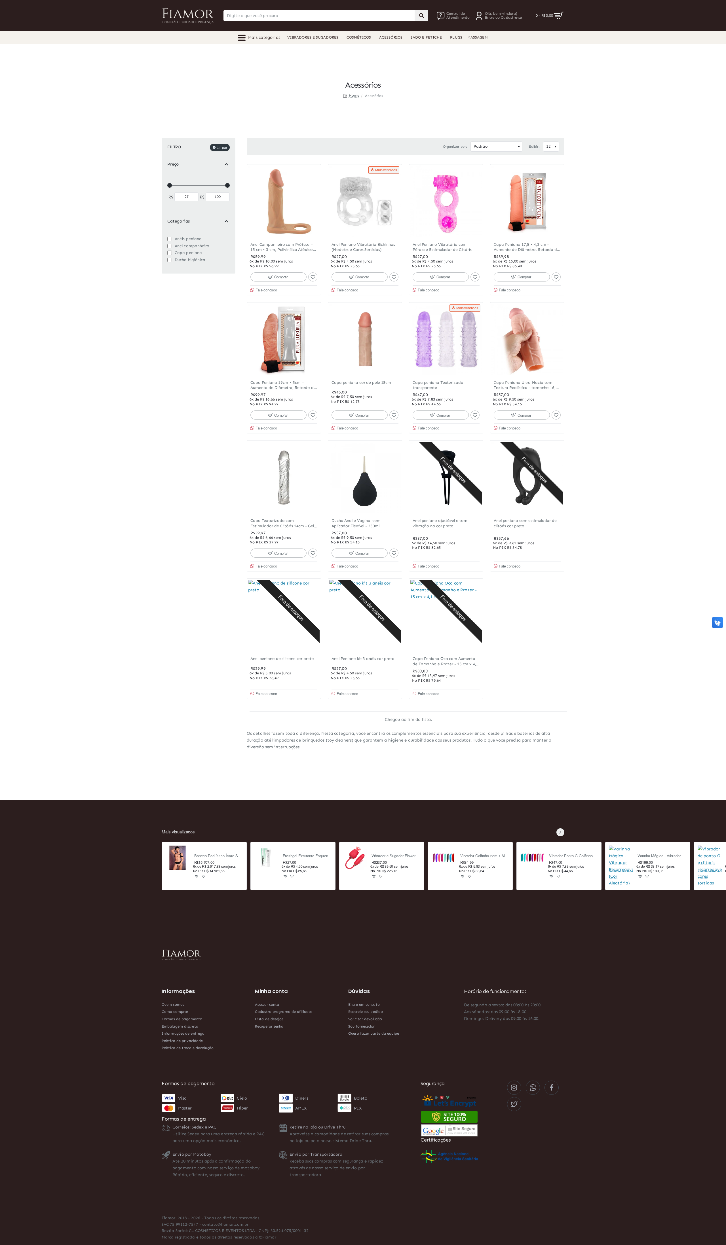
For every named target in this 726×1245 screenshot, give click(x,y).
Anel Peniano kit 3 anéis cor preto (363, 658)
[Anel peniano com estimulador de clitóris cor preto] (527, 477)
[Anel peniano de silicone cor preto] (284, 615)
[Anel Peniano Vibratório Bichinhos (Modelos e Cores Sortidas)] (365, 201)
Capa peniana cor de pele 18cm (361, 382)
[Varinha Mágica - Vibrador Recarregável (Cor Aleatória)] (621, 866)
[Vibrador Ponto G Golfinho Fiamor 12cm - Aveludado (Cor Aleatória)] (532, 857)
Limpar (222, 147)
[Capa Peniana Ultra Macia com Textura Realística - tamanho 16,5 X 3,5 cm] (527, 339)
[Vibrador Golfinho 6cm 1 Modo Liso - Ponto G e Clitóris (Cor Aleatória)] (443, 857)
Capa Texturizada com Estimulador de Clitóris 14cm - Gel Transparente (282, 523)
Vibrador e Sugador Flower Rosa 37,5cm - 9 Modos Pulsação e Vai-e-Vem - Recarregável (396, 855)
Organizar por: (455, 147)
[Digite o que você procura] (421, 15)
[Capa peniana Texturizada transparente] (446, 339)
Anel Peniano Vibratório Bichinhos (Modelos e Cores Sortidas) (363, 247)
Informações (178, 991)
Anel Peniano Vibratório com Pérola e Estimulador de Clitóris (442, 247)
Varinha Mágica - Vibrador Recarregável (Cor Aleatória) (662, 855)
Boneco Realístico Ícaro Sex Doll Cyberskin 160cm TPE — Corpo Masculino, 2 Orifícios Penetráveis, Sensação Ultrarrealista (218, 855)
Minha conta (271, 991)
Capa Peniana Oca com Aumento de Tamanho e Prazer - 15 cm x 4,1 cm (445, 661)
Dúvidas (359, 991)
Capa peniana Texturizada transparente (438, 385)
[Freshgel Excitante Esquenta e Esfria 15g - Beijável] (266, 857)
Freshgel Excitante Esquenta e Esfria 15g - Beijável (307, 855)
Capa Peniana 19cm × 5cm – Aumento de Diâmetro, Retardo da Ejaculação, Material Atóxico (283, 385)
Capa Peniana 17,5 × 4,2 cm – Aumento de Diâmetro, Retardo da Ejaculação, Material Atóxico (527, 247)
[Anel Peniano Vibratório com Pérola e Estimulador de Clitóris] (446, 201)
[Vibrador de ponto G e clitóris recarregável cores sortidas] (709, 866)
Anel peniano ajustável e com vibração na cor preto (440, 523)
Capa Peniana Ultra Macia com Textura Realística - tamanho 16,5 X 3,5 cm (526, 385)
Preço (173, 164)
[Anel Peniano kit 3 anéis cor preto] (365, 615)
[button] (278, 276)
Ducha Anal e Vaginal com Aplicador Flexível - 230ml (356, 523)
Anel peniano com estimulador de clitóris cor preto (525, 523)
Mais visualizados (178, 832)
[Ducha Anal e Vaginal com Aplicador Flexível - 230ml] (365, 477)
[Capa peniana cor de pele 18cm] (365, 339)
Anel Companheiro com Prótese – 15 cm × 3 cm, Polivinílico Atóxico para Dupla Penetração (281, 247)
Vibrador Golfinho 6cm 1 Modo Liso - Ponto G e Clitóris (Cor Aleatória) (484, 855)
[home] (351, 95)
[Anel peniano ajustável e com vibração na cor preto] (446, 477)
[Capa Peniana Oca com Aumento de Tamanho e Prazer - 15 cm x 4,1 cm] (446, 615)
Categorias (178, 221)
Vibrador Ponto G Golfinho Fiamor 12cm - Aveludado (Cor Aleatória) (573, 855)
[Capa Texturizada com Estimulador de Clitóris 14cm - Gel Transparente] (284, 477)
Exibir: (534, 147)
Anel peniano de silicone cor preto (282, 658)
